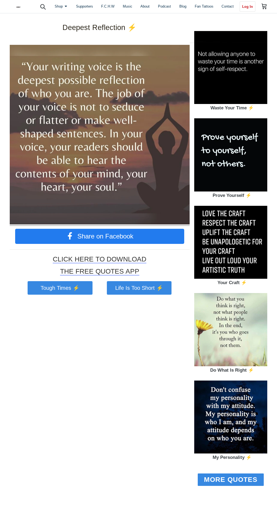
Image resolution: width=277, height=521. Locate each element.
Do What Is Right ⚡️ (232, 370)
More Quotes (231, 479)
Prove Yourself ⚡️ (232, 195)
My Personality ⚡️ (232, 457)
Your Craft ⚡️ (232, 282)
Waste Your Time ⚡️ (232, 107)
